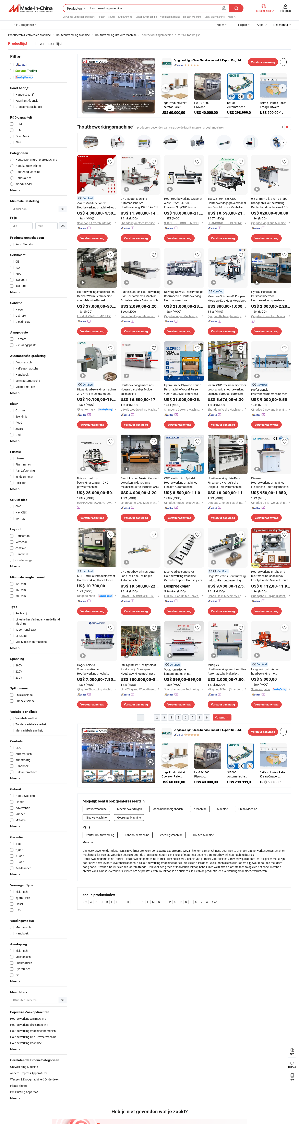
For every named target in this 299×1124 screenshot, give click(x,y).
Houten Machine (192, 16)
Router (101, 16)
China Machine (247, 809)
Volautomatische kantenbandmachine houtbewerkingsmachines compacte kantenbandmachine (183, 671)
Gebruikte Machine (129, 817)
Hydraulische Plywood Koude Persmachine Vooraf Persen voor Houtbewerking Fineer (182, 389)
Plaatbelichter (19, 1086)
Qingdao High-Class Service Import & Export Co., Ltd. (208, 60)
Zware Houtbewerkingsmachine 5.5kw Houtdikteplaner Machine (273, 105)
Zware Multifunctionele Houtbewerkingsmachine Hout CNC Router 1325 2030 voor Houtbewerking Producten (96, 205)
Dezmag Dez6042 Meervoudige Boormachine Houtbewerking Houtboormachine (183, 296)
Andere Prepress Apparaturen (29, 1073)
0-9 (85, 902)
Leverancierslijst (48, 43)
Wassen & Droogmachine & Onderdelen (34, 1079)
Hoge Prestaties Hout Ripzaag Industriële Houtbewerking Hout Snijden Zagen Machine (227, 578)
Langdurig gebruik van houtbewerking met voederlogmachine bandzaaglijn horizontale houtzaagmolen (266, 671)
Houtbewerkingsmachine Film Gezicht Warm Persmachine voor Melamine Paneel (96, 296)
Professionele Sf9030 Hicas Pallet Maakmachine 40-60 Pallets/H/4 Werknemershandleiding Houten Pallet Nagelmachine (207, 105)
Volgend (220, 717)
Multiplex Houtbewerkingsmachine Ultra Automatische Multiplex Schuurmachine (227, 669)
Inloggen (285, 11)
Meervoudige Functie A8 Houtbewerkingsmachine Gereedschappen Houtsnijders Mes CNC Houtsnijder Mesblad (183, 576)
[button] (166, 88)
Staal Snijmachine (215, 16)
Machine (222, 809)
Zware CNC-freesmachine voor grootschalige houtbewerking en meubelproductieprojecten (227, 389)
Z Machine (199, 809)
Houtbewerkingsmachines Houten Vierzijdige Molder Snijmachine (137, 389)
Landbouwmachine (146, 16)
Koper (220, 25)
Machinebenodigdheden (168, 809)
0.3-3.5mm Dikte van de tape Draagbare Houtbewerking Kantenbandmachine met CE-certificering (269, 203)
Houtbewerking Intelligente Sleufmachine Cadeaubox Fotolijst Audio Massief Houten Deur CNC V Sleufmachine (270, 576)
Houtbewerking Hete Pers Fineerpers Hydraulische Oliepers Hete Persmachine (224, 482)
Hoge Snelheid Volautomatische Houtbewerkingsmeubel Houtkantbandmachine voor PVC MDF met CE (95, 669)
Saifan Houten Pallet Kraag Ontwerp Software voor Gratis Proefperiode (175, 105)
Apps (260, 25)
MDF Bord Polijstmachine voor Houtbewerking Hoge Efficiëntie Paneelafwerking (97, 578)
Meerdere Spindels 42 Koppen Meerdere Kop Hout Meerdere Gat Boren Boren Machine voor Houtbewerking (227, 298)
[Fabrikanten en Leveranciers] (30, 8)
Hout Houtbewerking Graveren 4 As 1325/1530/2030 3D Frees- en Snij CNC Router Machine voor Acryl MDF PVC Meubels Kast (183, 203)
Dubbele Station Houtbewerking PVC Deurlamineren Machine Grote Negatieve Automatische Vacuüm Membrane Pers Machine (140, 296)
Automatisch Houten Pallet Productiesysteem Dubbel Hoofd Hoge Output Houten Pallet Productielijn (240, 105)
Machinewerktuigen (129, 809)
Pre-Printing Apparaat (24, 1092)
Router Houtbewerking (120, 16)
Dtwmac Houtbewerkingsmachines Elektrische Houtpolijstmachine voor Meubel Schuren (270, 482)
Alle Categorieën (24, 25)
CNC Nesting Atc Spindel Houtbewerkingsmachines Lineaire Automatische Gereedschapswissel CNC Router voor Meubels (180, 482)
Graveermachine (96, 809)
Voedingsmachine (170, 16)
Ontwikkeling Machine (24, 1067)
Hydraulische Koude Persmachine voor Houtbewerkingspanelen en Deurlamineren (268, 296)
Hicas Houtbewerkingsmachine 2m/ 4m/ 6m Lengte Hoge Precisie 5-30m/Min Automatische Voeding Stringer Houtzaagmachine (96, 391)
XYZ (214, 902)
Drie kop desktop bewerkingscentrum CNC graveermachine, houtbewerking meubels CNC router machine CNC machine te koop (97, 482)
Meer (86, 842)
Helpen (242, 25)
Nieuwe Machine (96, 817)
